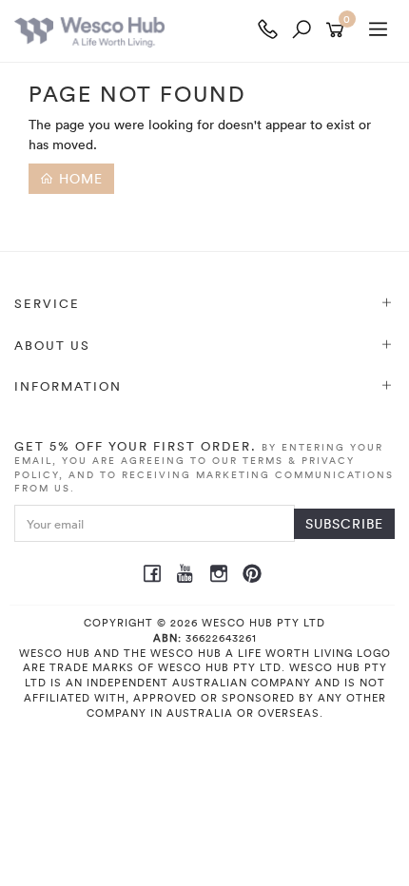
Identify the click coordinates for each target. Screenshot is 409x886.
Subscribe (344, 523)
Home (78, 178)
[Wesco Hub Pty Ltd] (132, 31)
